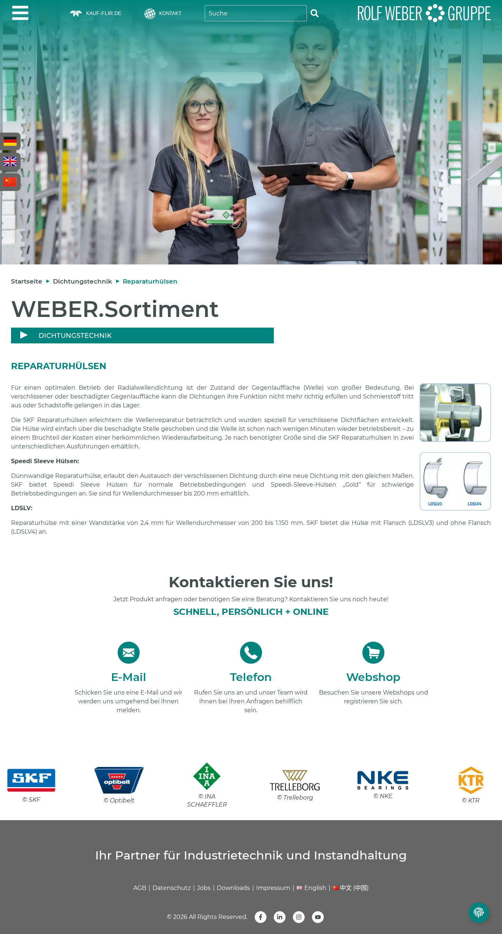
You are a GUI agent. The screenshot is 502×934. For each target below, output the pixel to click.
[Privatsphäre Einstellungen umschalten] (479, 912)
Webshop (373, 677)
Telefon (251, 677)
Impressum (273, 887)
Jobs (204, 887)
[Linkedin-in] (280, 917)
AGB (139, 887)
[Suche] (314, 13)
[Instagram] (299, 917)
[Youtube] (318, 917)
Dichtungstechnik (82, 281)
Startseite (26, 281)
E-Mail (128, 677)
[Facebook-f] (260, 917)
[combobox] (256, 13)
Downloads (233, 887)
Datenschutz (172, 887)
